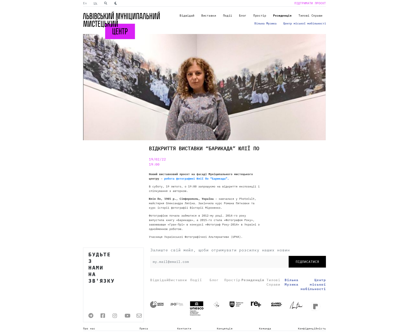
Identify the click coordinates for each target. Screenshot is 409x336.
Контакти (184, 328)
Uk (95, 3)
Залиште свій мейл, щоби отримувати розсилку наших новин (220, 250)
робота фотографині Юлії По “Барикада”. (196, 178)
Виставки (208, 15)
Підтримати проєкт (310, 3)
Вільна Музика (265, 23)
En (85, 3)
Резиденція (282, 15)
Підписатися (307, 261)
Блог (242, 15)
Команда (265, 328)
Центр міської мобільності (304, 23)
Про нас (89, 328)
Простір (259, 15)
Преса (144, 328)
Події (227, 15)
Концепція (225, 328)
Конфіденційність (312, 328)
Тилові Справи (310, 15)
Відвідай (187, 15)
